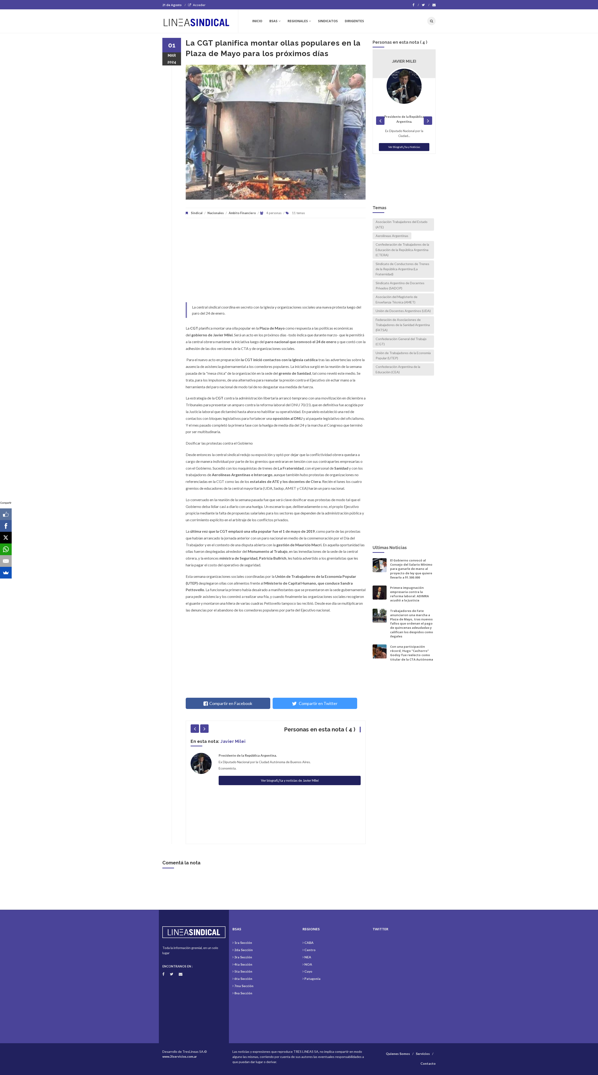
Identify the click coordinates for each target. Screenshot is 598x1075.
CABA (308, 943)
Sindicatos (328, 21)
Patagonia (312, 979)
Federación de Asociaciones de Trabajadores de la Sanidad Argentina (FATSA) (403, 325)
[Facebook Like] (6, 514)
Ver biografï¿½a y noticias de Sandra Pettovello (290, 767)
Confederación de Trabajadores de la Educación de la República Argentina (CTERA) (402, 249)
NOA (308, 964)
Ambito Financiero (242, 213)
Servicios (423, 1054)
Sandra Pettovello (241, 741)
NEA (307, 957)
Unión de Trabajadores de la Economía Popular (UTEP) (403, 355)
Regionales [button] (298, 21)
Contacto (428, 1063)
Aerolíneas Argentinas (392, 236)
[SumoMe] (6, 573)
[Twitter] (425, 4)
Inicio (257, 21)
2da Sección (243, 950)
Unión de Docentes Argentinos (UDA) (403, 311)
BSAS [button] (273, 21)
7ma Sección (243, 986)
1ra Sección (243, 943)
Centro (310, 950)
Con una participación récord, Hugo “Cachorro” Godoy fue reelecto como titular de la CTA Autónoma (411, 653)
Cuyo (308, 971)
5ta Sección (243, 971)
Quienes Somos (398, 1054)
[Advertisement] (276, 262)
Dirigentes (354, 21)
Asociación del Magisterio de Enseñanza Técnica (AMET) (396, 299)
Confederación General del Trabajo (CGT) (401, 341)
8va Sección (243, 993)
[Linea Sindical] (200, 21)
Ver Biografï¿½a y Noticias (404, 132)
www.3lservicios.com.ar (179, 1056)
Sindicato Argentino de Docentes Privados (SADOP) (400, 285)
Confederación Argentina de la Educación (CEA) (398, 369)
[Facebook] (416, 4)
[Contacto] (434, 4)
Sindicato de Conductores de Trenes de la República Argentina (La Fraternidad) (402, 269)
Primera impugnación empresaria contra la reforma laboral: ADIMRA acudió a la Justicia (409, 594)
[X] (6, 537)
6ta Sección (243, 979)
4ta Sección (243, 964)
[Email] (6, 561)
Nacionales (215, 213)
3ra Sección (243, 957)
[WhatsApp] (6, 549)
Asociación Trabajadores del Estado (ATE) (401, 224)
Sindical (197, 213)
